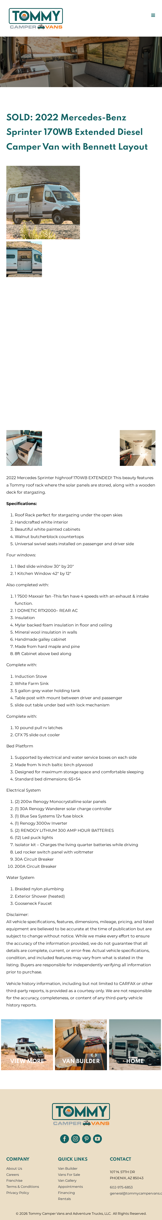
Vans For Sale (69, 1175)
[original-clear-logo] (81, 1101)
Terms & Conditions (22, 1187)
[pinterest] (86, 1138)
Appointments (70, 1187)
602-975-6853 (121, 1187)
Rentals (64, 1199)
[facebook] (64, 1138)
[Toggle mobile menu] (153, 15)
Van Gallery (67, 1181)
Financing (66, 1193)
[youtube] (97, 1138)
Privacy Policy (17, 1193)
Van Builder (67, 1169)
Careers (12, 1175)
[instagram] (75, 1138)
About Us (14, 1169)
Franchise (14, 1181)
